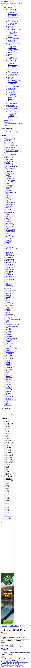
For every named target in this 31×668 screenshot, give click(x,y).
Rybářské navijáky (13, 23)
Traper (7, 341)
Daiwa (7, 386)
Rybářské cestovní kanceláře (15, 123)
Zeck (7, 228)
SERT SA (8, 389)
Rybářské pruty (12, 9)
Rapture (8, 207)
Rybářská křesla (12, 34)
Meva (7, 398)
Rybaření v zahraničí (13, 111)
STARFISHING (10, 316)
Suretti (7, 362)
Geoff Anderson (10, 290)
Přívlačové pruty (12, 14)
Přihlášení (3, 4)
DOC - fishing (10, 145)
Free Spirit (9, 384)
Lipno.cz (22, 663)
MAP (7, 300)
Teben (7, 273)
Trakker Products (10, 231)
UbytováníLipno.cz (6, 665)
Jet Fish (8, 297)
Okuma (8, 333)
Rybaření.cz (4, 626)
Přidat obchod (22, 658)
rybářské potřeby (8, 7)
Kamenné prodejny (13, 108)
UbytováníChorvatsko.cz (13, 663)
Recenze (10, 119)
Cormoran (10, 57)
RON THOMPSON (11, 236)
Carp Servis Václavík (11, 324)
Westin (8, 187)
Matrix (7, 195)
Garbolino (8, 353)
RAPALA (8, 261)
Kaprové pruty (12, 12)
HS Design (9, 216)
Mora (7, 365)
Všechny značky (12, 58)
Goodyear (8, 269)
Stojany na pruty (12, 40)
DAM (7, 200)
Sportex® (8, 396)
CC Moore (9, 274)
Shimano (10, 52)
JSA (7, 309)
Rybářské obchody (9, 105)
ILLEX (8, 298)
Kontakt (15, 662)
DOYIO (8, 331)
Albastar (8, 293)
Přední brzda (11, 24)
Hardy (7, 393)
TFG (7, 235)
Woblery (10, 20)
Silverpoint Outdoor (11, 326)
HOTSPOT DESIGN (12, 151)
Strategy (8, 376)
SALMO (8, 388)
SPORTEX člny (10, 352)
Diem (7, 383)
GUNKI (8, 257)
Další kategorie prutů (13, 15)
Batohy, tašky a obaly (13, 38)
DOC (7, 238)
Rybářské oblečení (13, 46)
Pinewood (8, 377)
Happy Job (9, 357)
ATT (7, 322)
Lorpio (8, 360)
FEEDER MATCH (11, 400)
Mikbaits (8, 170)
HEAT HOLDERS (11, 338)
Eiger (7, 350)
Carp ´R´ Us (9, 267)
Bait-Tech (8, 226)
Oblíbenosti (12, 646)
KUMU (8, 164)
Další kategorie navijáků (14, 29)
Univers (8, 211)
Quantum (8, 223)
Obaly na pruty (12, 41)
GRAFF (8, 391)
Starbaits (8, 302)
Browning (8, 255)
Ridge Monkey (10, 192)
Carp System (9, 336)
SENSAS (8, 358)
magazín (6, 109)
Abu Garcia (9, 168)
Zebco (7, 310)
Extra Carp (9, 314)
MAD (7, 346)
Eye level (8, 307)
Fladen (8, 372)
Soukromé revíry (8, 120)
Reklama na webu (14, 658)
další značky (7, 405)
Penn (7, 242)
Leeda (7, 214)
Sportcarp (8, 247)
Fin (7, 183)
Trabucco (8, 334)
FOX (9, 55)
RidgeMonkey (10, 166)
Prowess (8, 329)
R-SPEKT (9, 144)
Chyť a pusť (9, 230)
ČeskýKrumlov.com (17, 665)
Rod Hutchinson (10, 249)
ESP (7, 245)
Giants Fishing (10, 154)
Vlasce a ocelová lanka (14, 43)
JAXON (8, 317)
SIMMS (8, 199)
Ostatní (8, 266)
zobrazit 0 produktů (6, 519)
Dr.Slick (8, 264)
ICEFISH (8, 285)
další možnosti (8, 516)
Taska (7, 288)
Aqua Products (10, 262)
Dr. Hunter (9, 271)
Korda (7, 176)
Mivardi (10, 54)
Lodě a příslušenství (13, 21)
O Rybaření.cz (8, 662)
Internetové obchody (13, 106)
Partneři (19, 662)
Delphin (8, 142)
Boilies (9, 18)
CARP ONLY (10, 240)
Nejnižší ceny (20, 646)
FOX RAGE (9, 180)
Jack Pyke (8, 355)
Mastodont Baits (10, 204)
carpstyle (8, 206)
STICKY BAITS (10, 276)
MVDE (8, 283)
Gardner (8, 163)
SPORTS (8, 401)
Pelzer (7, 374)
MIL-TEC (8, 286)
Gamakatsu (9, 303)
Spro (7, 218)
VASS (7, 312)
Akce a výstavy (12, 113)
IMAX (8, 254)
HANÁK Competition (12, 319)
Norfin (7, 152)
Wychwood (9, 173)
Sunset (7, 403)
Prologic (8, 157)
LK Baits (8, 161)
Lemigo (8, 367)
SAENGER (9, 139)
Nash (7, 175)
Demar (8, 209)
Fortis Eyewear (10, 178)
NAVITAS (9, 159)
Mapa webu (25, 662)
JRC (7, 197)
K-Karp (8, 328)
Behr (7, 188)
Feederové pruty (12, 11)
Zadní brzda (11, 26)
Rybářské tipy (11, 116)
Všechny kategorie (13, 49)
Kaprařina (10, 114)
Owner (8, 345)
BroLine (8, 395)
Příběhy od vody (12, 117)
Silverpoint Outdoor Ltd (12, 348)
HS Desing (9, 343)
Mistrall (8, 364)
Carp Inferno (9, 190)
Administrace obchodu (9, 660)
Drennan (8, 221)
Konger (8, 370)
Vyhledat (20, 3)
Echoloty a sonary (12, 35)
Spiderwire (9, 279)
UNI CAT (8, 369)
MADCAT (9, 250)
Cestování (7, 122)
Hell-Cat (8, 182)
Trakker (8, 171)
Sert (7, 381)
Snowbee (8, 340)
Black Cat (8, 212)
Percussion (9, 185)
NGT (7, 321)
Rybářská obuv (12, 48)
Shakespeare (9, 259)
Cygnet (8, 291)
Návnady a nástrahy (13, 17)
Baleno (8, 194)
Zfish (7, 219)
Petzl (7, 281)
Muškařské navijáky (13, 28)
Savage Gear (9, 147)
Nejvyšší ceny (4, 648)
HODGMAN (9, 305)
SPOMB (8, 379)
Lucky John (9, 202)
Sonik (7, 295)
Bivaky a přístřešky (13, 32)
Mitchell (8, 252)
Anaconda (8, 224)
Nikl (7, 243)
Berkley (8, 156)
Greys (7, 233)
